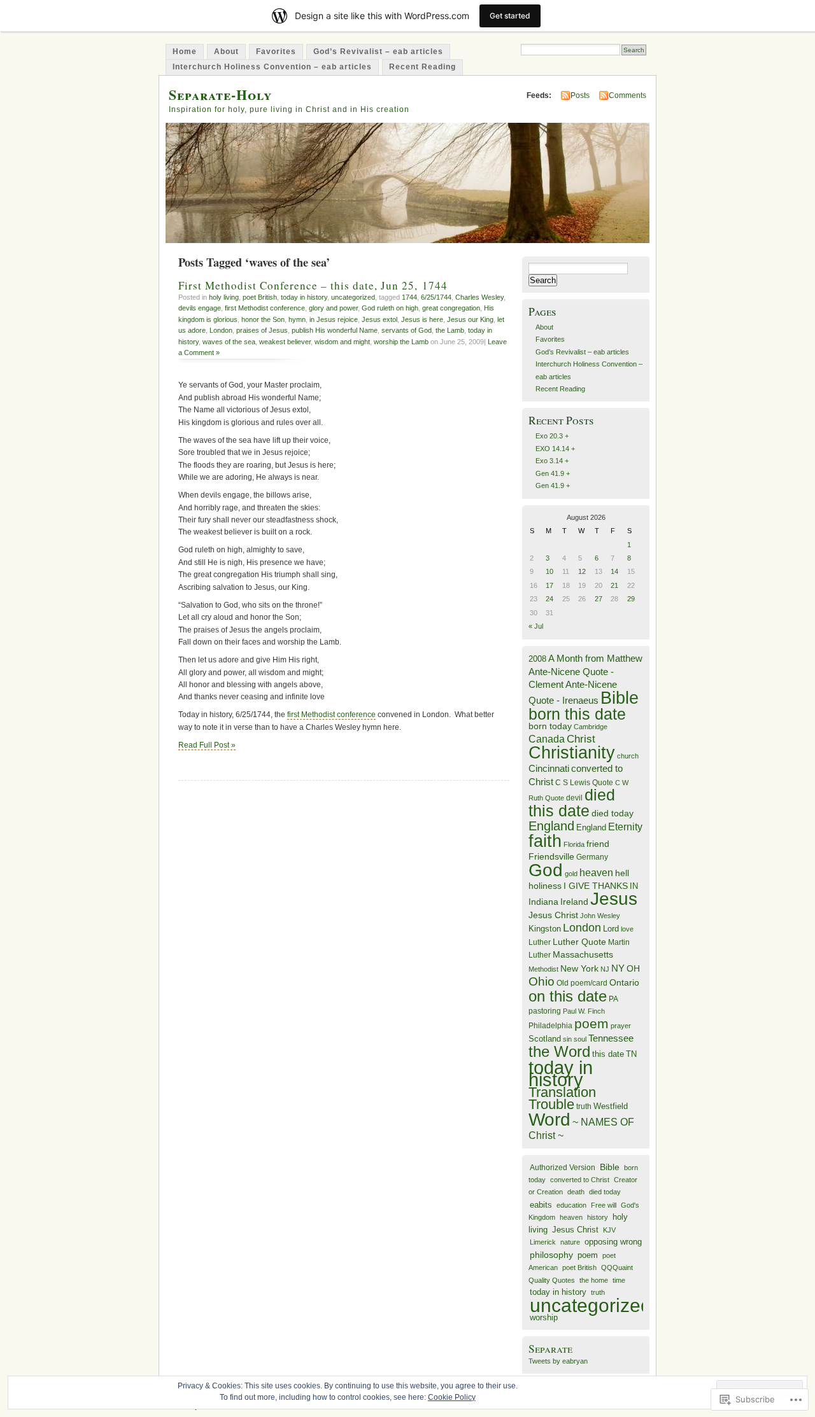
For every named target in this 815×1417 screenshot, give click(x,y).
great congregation (451, 308)
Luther (539, 942)
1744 (409, 297)
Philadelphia (550, 1026)
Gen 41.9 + (552, 473)
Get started (510, 15)
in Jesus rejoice (333, 319)
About (226, 51)
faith (545, 841)
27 (598, 599)
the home (593, 1280)
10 (549, 571)
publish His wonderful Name (335, 330)
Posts (580, 95)
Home (185, 51)
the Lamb (450, 330)
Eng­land (591, 827)
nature (570, 1242)
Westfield (610, 1106)
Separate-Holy (220, 94)
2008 (537, 659)
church (628, 756)
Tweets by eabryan (558, 1361)
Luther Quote (579, 942)
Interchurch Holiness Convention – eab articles (272, 66)
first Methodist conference (265, 308)
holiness (545, 886)
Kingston (544, 928)
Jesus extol (379, 319)
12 (582, 571)
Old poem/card (581, 983)
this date (608, 1054)
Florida (574, 844)
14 (614, 571)
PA (613, 999)
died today (613, 813)
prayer (621, 1026)
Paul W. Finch (584, 1011)
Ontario (624, 982)
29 (631, 599)
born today (550, 726)
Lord (611, 929)
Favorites (276, 51)
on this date (567, 996)
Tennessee (611, 1038)
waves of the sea (228, 342)
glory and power (333, 308)
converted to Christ (579, 1179)
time (619, 1280)
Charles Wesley (479, 297)
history (597, 1217)
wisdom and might (342, 342)
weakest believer (285, 342)
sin (567, 1039)
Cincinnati (548, 768)
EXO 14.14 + (555, 448)
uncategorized (353, 297)
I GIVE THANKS (595, 886)
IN (634, 886)
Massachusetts (583, 955)
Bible (619, 698)
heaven (596, 872)
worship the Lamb (401, 342)
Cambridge (590, 726)
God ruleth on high (390, 308)
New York (579, 969)
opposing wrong (613, 1242)
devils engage (199, 308)
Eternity (625, 826)
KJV (609, 1230)
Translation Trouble (562, 1098)
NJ (604, 969)
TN (631, 1054)
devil (574, 797)
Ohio (541, 981)
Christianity (571, 752)
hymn (297, 319)
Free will (603, 1205)
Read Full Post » (207, 745)
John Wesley (600, 915)
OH (633, 969)
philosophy (551, 1255)
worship (544, 1317)
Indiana (543, 902)
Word (549, 1119)
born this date (577, 714)
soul (580, 1039)
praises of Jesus (262, 330)
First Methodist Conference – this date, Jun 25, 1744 (313, 285)
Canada (546, 738)
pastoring (544, 1011)
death (576, 1192)
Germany (592, 857)
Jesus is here (422, 319)
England (551, 826)
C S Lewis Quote (584, 782)
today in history (304, 297)
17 (549, 585)
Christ (581, 738)
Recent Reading (422, 66)
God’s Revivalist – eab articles (378, 51)
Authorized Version (562, 1167)
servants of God (406, 330)
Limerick (543, 1242)
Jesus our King (470, 319)
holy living (224, 297)
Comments (627, 95)
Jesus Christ (553, 915)
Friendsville (551, 856)
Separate (550, 1348)
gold (571, 873)
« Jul (535, 626)
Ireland (574, 902)
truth (584, 1106)
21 (614, 585)
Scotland (544, 1039)
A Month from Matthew (595, 658)
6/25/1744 (436, 297)
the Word (559, 1051)
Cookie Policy (452, 1397)
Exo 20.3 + (552, 436)
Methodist (543, 969)
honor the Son (263, 319)
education (571, 1205)
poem (591, 1023)
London (220, 330)
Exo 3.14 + (552, 460)
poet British (260, 297)
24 (549, 599)
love (627, 929)
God (545, 870)
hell (622, 873)
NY (618, 968)
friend (597, 844)
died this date (571, 802)
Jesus (613, 899)
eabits (541, 1205)
